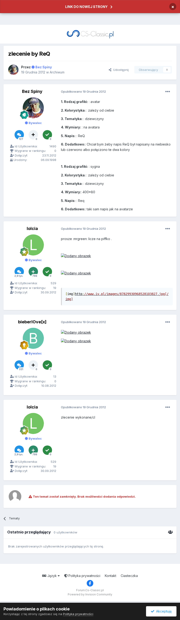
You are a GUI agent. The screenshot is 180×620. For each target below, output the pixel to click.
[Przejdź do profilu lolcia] (33, 244)
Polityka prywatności (84, 576)
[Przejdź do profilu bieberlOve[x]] (33, 338)
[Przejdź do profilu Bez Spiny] (13, 70)
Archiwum (57, 72)
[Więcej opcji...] (167, 92)
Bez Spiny (32, 91)
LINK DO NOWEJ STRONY (86, 7)
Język (52, 576)
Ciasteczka (129, 576)
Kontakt (110, 576)
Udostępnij (120, 70)
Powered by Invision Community (90, 594)
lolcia (32, 228)
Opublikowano (83, 91)
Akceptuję (163, 611)
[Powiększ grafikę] (76, 256)
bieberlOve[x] (32, 321)
